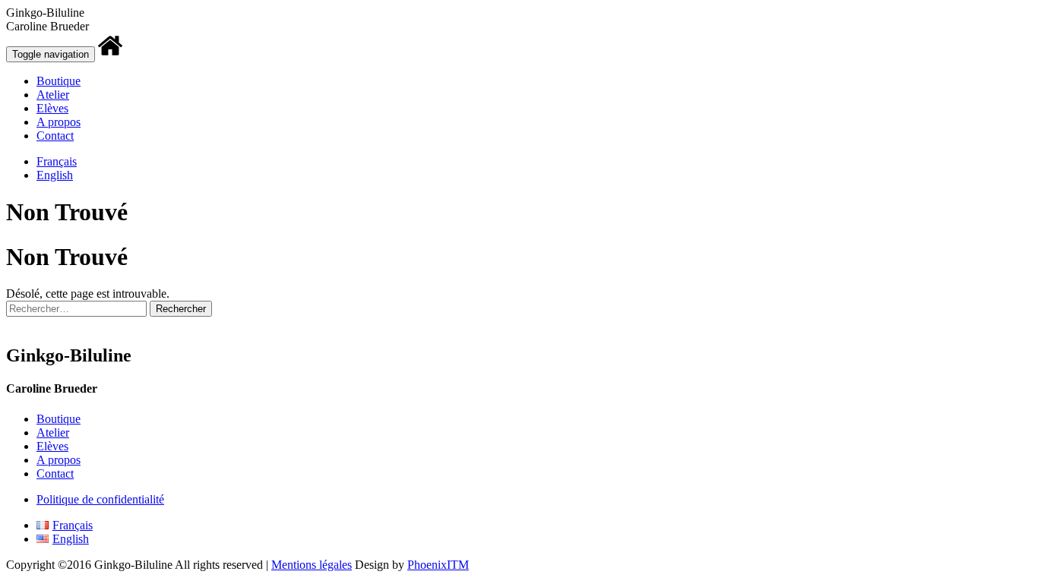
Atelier (52, 94)
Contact (55, 135)
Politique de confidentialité (100, 499)
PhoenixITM (438, 564)
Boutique (58, 80)
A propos (58, 121)
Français (56, 161)
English (54, 175)
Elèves (52, 108)
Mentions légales (311, 564)
